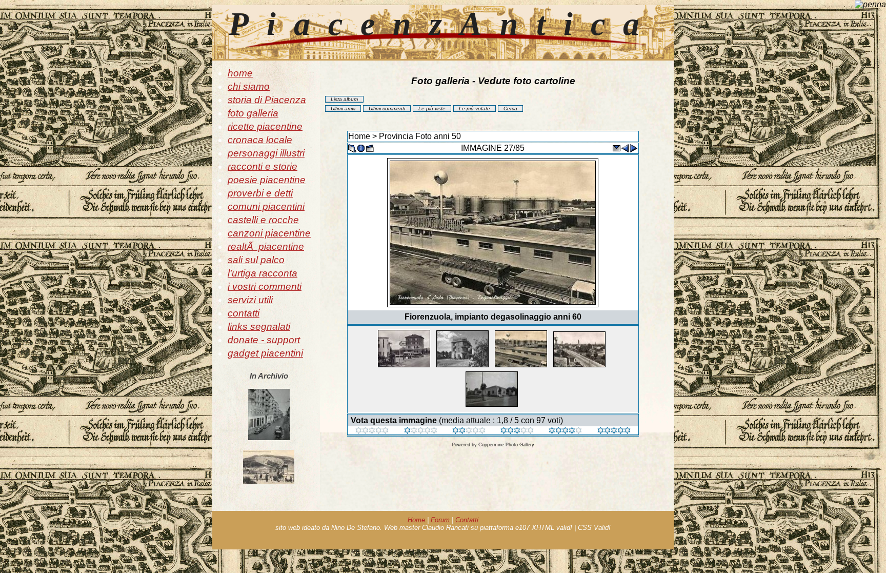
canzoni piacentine (269, 233)
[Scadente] (372, 431)
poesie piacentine (267, 179)
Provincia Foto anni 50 (420, 136)
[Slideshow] (370, 147)
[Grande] (614, 431)
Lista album (344, 99)
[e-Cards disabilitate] (616, 147)
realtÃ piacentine (266, 246)
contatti (243, 313)
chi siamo (249, 86)
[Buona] (517, 431)
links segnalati (259, 326)
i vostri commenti (264, 286)
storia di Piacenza (267, 99)
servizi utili (250, 299)
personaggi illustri (266, 153)
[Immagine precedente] (625, 147)
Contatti (466, 520)
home (240, 73)
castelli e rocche (263, 219)
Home (359, 136)
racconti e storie (262, 166)
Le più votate (474, 108)
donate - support (264, 339)
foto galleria (253, 113)
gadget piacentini (265, 353)
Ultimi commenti (387, 108)
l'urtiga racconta (262, 273)
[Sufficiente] (469, 431)
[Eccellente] (565, 431)
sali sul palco (256, 259)
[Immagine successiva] (634, 147)
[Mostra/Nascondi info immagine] (361, 147)
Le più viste (432, 108)
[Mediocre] (420, 431)
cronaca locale (260, 139)
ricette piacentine (265, 126)
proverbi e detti (260, 193)
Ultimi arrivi (343, 108)
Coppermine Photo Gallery (506, 444)
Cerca (510, 108)
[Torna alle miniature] (352, 147)
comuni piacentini (266, 206)
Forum (440, 520)
